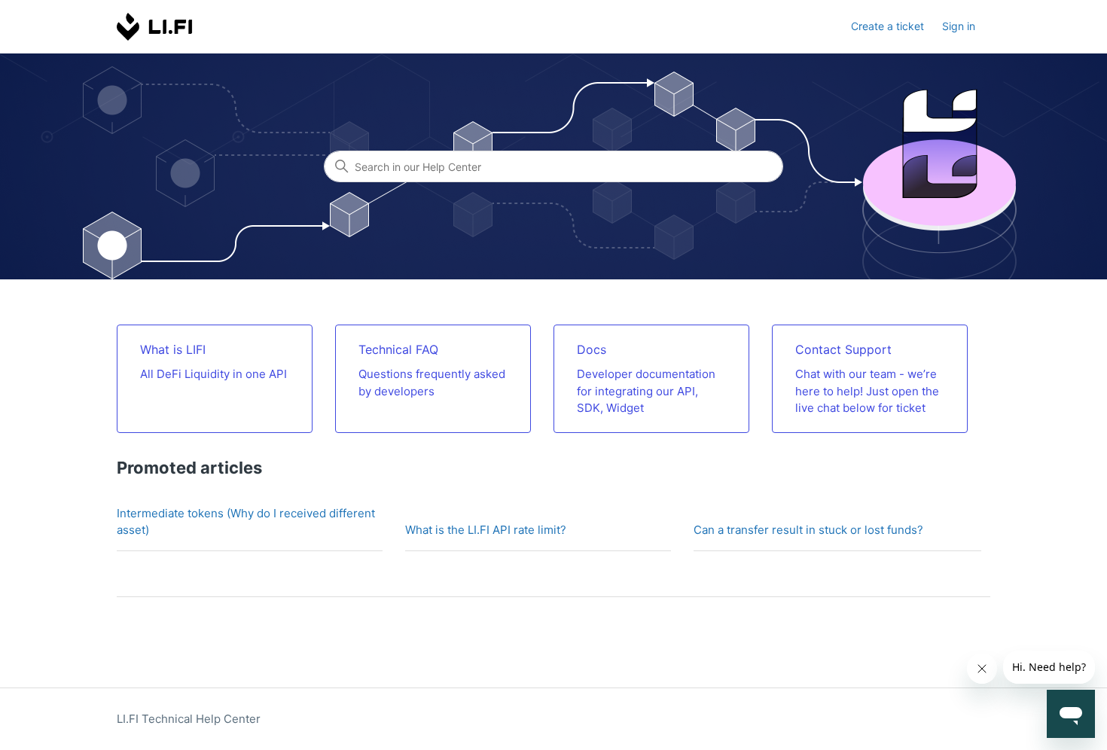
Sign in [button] (958, 26)
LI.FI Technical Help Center (189, 719)
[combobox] (553, 166)
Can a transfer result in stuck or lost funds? (808, 530)
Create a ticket (887, 26)
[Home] (155, 27)
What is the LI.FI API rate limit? (485, 530)
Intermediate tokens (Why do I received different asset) (246, 522)
